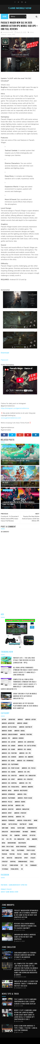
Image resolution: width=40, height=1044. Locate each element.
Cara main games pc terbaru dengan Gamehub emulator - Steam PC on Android (25, 954)
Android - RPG (7, 468)
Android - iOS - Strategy (25, 779)
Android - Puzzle (7, 802)
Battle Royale (13, 824)
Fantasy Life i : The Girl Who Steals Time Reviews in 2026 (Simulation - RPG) (18, 459)
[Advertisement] (20, 589)
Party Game (5, 850)
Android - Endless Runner (10, 734)
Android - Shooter (7, 809)
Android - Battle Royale (9, 727)
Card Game (5, 828)
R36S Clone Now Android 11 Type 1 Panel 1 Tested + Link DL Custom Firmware (25, 1027)
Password (4, 360)
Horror (24, 835)
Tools (31, 861)
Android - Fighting (26, 734)
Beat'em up (23, 824)
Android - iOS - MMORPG (26, 757)
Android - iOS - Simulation (27, 775)
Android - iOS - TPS (25, 783)
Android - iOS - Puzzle (29, 768)
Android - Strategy (20, 813)
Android (20, 719)
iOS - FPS (9, 839)
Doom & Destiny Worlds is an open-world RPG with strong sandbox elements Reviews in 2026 (19, 480)
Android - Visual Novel (24, 820)
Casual (13, 828)
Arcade (4, 824)
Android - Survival (7, 817)
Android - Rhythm (7, 805)
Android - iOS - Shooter (9, 775)
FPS (11, 835)
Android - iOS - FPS (25, 753)
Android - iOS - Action (8, 742)
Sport (26, 858)
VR (22, 869)
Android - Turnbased (8, 820)
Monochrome (12, 843)
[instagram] (22, 2)
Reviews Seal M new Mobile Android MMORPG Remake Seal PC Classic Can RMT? (25, 925)
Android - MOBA (6, 790)
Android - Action (6, 35)
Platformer (20, 850)
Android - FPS (6, 738)
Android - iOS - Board (8, 749)
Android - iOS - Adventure (26, 742)
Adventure (12, 719)
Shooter (9, 858)
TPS (26, 865)
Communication (32, 828)
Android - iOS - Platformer (10, 764)
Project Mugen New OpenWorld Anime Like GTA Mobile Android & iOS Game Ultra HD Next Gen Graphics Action (26, 913)
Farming (33, 831)
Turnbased (33, 865)
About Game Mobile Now (9, 892)
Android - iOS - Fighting (9, 753)
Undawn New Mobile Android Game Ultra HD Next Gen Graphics (25, 936)
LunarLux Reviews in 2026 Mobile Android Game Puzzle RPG (18, 503)
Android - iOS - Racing (8, 772)
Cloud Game (21, 828)
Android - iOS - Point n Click (10, 768)
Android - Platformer (8, 798)
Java (28, 839)
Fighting (4, 835)
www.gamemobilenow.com (11, 418)
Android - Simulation (9, 446)
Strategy (5, 861)
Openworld (32, 846)
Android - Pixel (22, 794)
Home (5, 16)
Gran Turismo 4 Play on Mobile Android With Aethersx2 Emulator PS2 (25, 695)
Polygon (4, 854)
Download (5, 353)
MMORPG (34, 839)
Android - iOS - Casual (24, 749)
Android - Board (7, 731)
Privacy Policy (6, 889)
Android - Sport (7, 813)
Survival (13, 861)
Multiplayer (22, 843)
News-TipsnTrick (21, 846)
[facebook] (15, 2)
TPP (22, 865)
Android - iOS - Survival (9, 783)
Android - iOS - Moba (8, 760)
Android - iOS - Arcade (8, 745)
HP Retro (32, 835)
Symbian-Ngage (22, 861)
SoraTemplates (19, 1040)
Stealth (33, 858)
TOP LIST (4, 865)
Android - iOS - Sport (8, 779)
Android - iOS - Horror (9, 757)
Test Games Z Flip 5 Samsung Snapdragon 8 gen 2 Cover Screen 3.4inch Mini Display (25, 1001)
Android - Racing (20, 802)
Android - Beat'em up (25, 727)
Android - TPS (20, 817)
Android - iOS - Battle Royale (27, 745)
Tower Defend (14, 865)
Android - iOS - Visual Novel (10, 787)
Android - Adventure (8, 723)
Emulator (5, 831)
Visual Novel (15, 869)
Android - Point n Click (25, 798)
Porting (12, 854)
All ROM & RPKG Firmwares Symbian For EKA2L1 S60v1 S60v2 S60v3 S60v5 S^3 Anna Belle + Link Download (25, 671)
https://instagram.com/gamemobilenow (15, 408)
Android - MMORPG (27, 787)
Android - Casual (20, 731)
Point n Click (31, 850)
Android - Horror (18, 738)
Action (32, 32)
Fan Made (25, 831)
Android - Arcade (22, 723)
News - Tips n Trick (8, 846)
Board (31, 824)
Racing (26, 854)
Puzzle (19, 854)
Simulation (18, 858)
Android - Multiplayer (20, 790)
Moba (3, 843)
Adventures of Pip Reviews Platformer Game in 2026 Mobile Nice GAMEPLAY (25, 705)
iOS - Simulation (19, 839)
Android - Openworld (8, 794)
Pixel (13, 850)
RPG (13, 35)
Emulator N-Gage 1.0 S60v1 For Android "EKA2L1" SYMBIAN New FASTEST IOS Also (26, 983)
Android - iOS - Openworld (25, 760)
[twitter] (18, 2)
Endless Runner (15, 831)
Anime (35, 820)
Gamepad (17, 835)
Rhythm (33, 854)
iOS (3, 839)
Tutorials (5, 869)
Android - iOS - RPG (24, 772)
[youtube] (25, 2)
